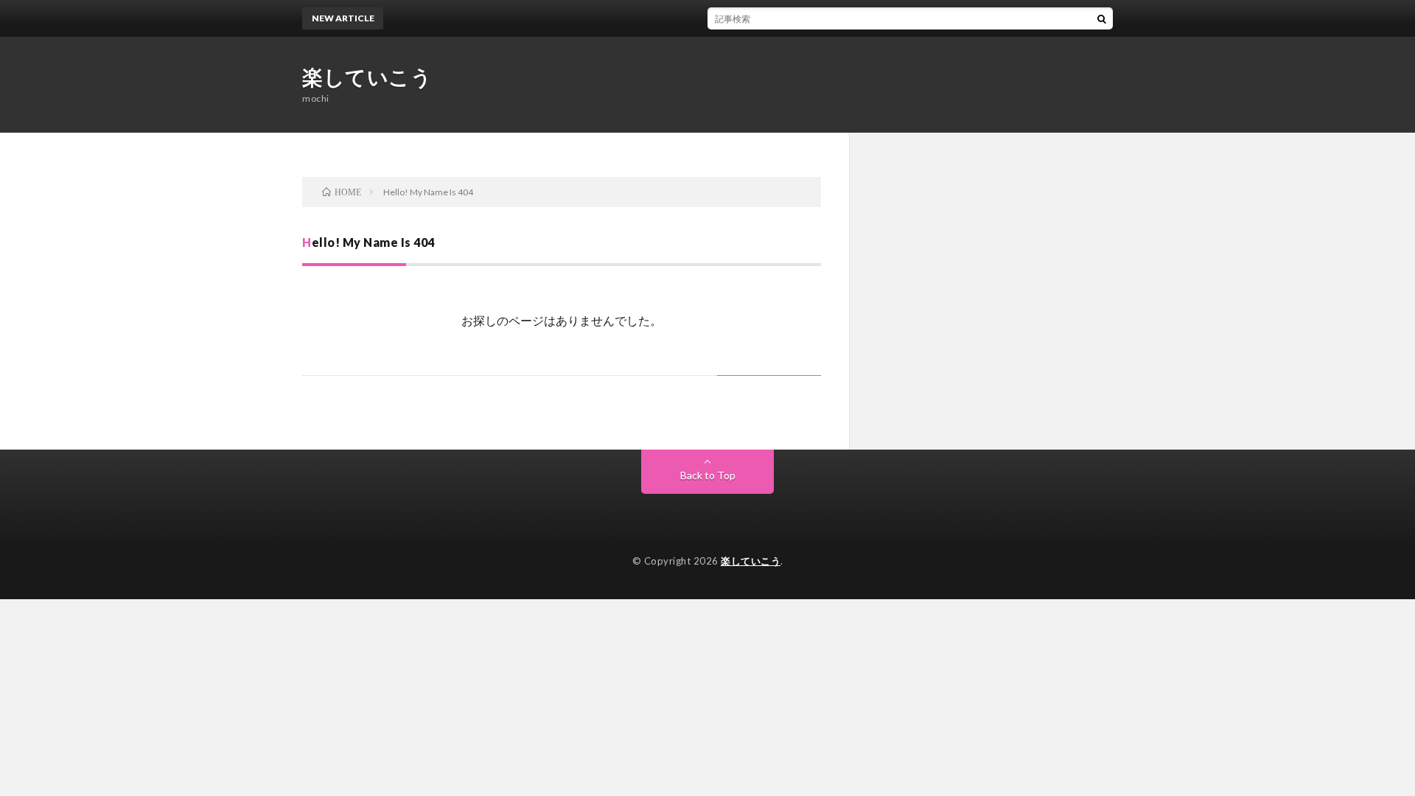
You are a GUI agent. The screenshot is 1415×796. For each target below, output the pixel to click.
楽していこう (367, 76)
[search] (1102, 18)
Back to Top (708, 475)
